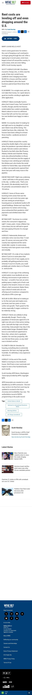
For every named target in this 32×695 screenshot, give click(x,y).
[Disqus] (16, 530)
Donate (26, 2)
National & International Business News (17, 405)
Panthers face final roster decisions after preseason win (22, 491)
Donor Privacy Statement (11, 651)
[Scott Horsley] (6, 430)
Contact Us (7, 647)
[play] (3, 693)
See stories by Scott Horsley (21, 437)
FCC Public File (8, 655)
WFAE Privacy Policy (9, 658)
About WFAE (7, 635)
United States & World (14, 401)
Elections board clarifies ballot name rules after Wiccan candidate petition (22, 468)
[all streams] (29, 693)
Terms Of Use (7, 662)
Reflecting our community (11, 639)
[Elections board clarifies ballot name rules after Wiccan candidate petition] (7, 469)
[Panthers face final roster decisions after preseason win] (7, 492)
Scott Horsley (11, 29)
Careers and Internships (10, 643)
